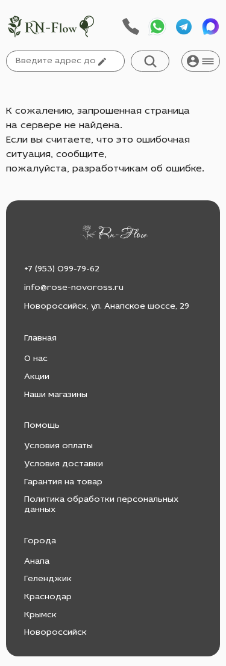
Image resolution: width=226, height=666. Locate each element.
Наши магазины (55, 394)
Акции (36, 376)
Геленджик (48, 579)
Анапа (36, 561)
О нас (36, 358)
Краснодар (48, 597)
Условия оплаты (58, 446)
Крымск (40, 615)
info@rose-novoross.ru (74, 287)
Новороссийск (55, 632)
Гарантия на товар (63, 482)
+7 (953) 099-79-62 (61, 269)
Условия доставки (63, 464)
